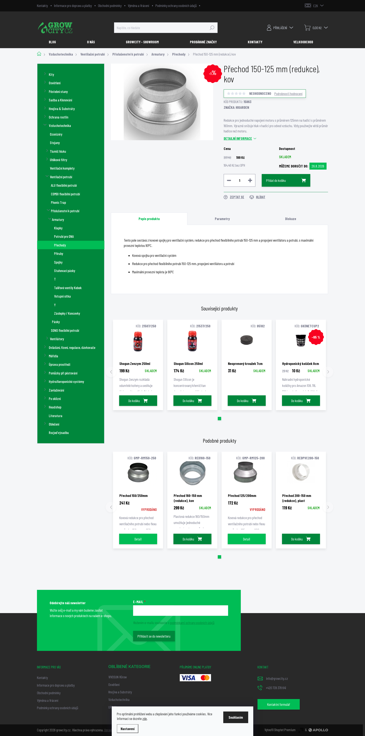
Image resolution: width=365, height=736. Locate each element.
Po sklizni (55, 398)
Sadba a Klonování (60, 100)
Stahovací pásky (64, 270)
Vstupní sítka (62, 296)
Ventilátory (57, 339)
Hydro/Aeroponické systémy (66, 381)
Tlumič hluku (58, 151)
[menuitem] (54, 41)
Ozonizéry (56, 134)
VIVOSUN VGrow (117, 677)
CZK (315, 6)
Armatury (58, 219)
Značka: (236, 107)
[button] (219, 418)
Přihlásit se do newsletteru (154, 636)
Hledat (212, 28)
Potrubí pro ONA (64, 236)
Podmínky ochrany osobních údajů (176, 5)
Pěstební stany (58, 91)
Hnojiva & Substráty (62, 108)
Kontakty (42, 5)
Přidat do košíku (276, 180)
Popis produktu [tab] (149, 218)
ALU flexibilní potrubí (64, 185)
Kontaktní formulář (278, 704)
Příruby (58, 253)
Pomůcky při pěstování (63, 373)
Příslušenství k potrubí (65, 211)
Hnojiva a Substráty (120, 692)
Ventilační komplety (62, 168)
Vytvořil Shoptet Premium (280, 730)
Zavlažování (56, 390)
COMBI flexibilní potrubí (65, 194)
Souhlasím (236, 717)
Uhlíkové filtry (58, 160)
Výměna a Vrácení (138, 5)
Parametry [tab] (222, 218)
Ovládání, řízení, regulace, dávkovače (72, 347)
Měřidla (53, 356)
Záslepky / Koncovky (67, 313)
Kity (51, 74)
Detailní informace (238, 138)
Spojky (58, 262)
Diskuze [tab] (290, 218)
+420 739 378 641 (276, 688)
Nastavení (128, 728)
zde (144, 718)
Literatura (55, 416)
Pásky (56, 322)
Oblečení (54, 424)
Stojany (55, 142)
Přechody (60, 245)
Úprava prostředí (59, 364)
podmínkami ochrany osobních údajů (192, 622)
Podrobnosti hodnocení (288, 93)
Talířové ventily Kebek (68, 288)
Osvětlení (54, 83)
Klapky (58, 228)
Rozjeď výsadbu (59, 432)
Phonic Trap (58, 202)
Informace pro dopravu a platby (73, 5)
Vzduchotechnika (60, 125)
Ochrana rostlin (58, 117)
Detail (138, 539)
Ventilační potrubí (61, 177)
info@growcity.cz (277, 678)
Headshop (55, 407)
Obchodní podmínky (109, 5)
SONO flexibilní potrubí (65, 330)
